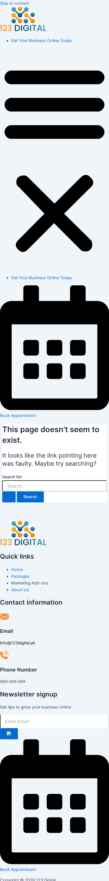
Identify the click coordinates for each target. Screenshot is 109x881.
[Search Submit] (9, 496)
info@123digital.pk (17, 642)
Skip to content (14, 3)
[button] (54, 159)
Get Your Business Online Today (41, 40)
